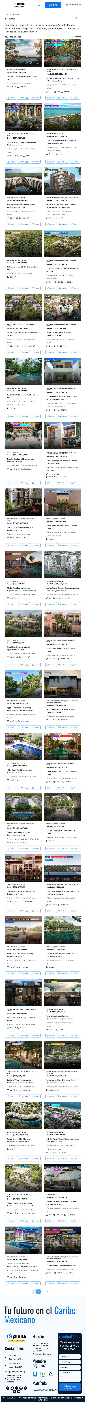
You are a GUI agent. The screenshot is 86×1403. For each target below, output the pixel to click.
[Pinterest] (14, 1391)
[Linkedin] (21, 1388)
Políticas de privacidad (60, 1398)
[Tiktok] (16, 1388)
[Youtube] (18, 1391)
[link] (23, 53)
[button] (39, 5)
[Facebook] (12, 1388)
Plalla (9, 14)
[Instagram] (25, 1388)
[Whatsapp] (7, 1388)
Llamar (12, 98)
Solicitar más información (70, 1387)
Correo (36, 98)
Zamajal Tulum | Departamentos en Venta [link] (61, 1265)
